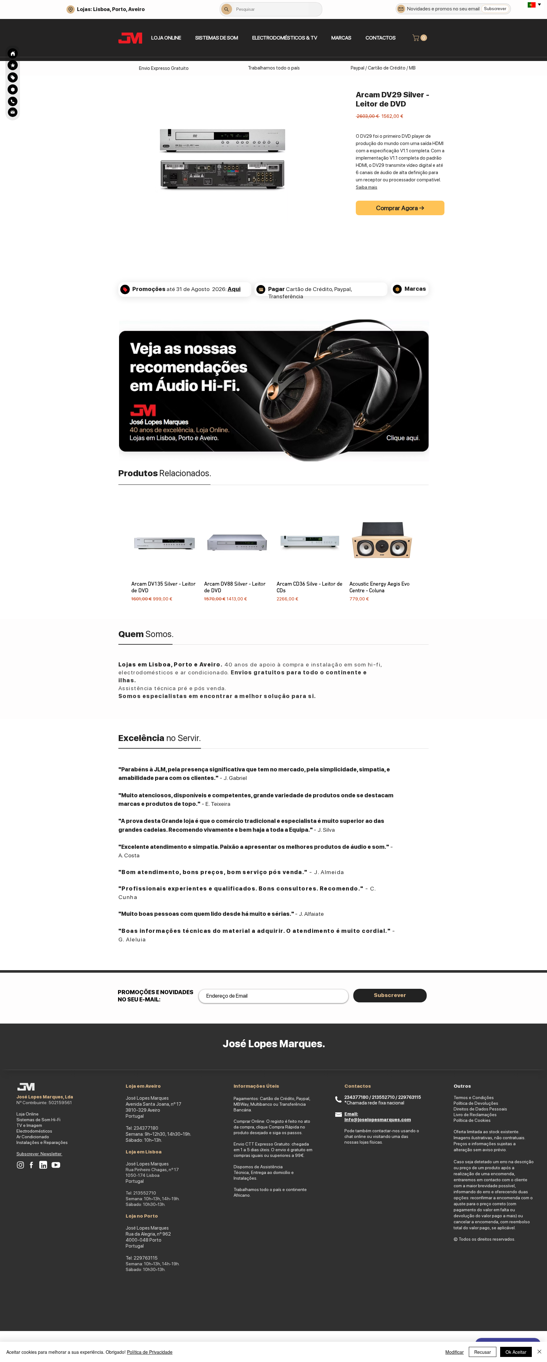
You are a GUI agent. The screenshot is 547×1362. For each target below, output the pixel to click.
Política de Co (467, 1120)
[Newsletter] (401, 9)
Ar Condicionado (32, 1136)
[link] (420, 37)
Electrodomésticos (34, 1131)
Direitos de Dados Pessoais (480, 1108)
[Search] (13, 53)
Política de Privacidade (150, 1352)
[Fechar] (539, 1352)
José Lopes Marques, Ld (43, 1096)
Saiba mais (366, 187)
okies (485, 1120)
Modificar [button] (454, 1352)
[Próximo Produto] (425, 556)
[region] (12, 77)
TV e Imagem (29, 1125)
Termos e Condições (474, 1097)
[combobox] (271, 9)
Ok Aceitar (516, 1352)
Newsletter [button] (51, 1153)
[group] (273, 556)
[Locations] (70, 9)
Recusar (482, 1352)
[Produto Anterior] (122, 556)
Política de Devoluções (476, 1103)
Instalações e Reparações (42, 1142)
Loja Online (27, 1113)
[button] (216, 37)
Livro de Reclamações (475, 1114)
